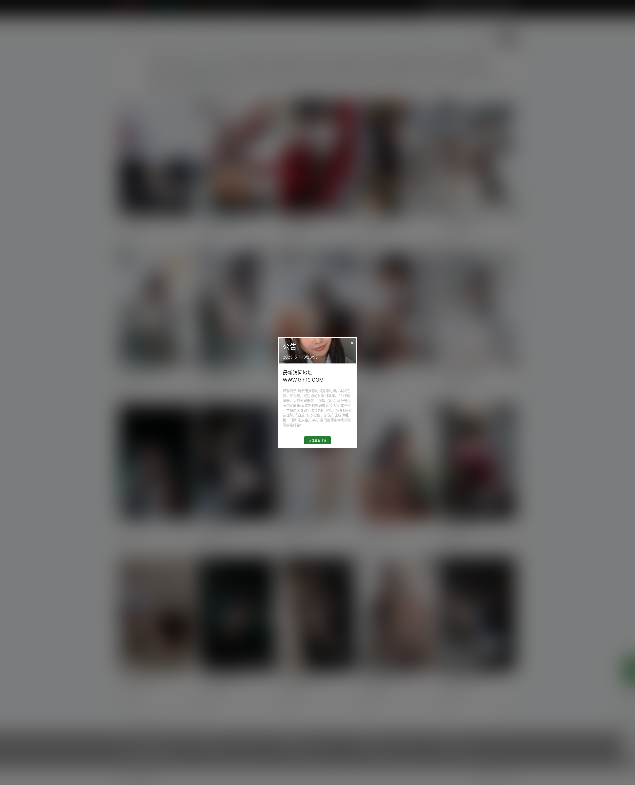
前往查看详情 (317, 440)
